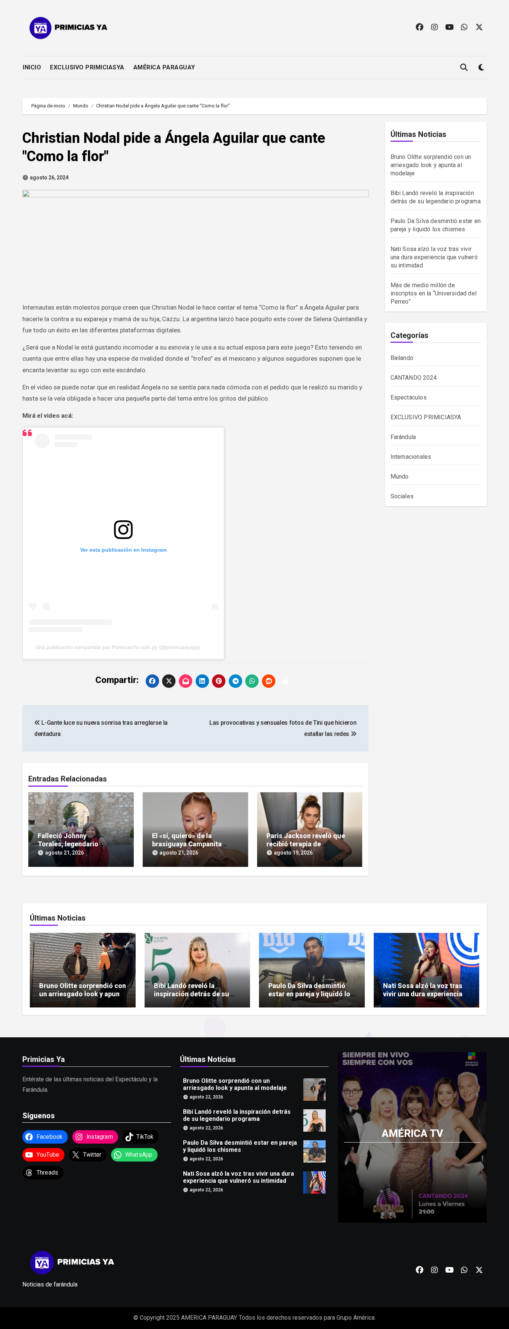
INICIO (32, 67)
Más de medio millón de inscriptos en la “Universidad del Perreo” (434, 293)
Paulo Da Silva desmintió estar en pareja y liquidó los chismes (311, 994)
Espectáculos (409, 397)
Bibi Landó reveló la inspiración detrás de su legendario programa (191, 994)
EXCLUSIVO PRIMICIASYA (87, 67)
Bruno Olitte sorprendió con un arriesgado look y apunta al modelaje (431, 165)
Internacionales (411, 456)
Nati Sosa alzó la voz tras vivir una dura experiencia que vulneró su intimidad (434, 257)
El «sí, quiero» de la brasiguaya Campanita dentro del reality (187, 844)
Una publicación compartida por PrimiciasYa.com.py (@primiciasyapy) (117, 647)
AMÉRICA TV (412, 1133)
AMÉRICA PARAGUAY (164, 67)
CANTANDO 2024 (414, 377)
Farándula (403, 437)
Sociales (402, 496)
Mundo (400, 476)
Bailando (402, 357)
